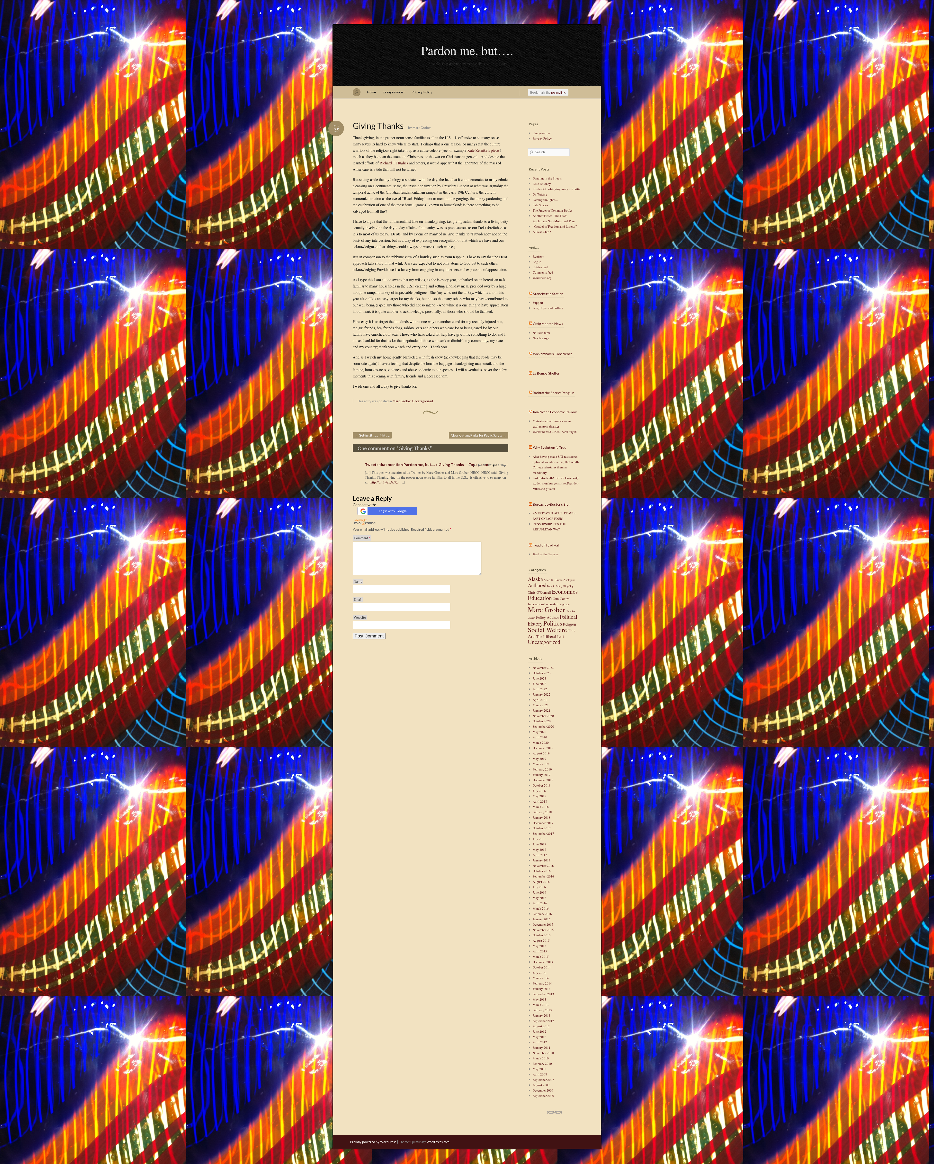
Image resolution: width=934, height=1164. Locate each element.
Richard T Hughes (394, 162)
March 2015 (541, 956)
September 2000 (543, 1095)
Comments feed (543, 272)
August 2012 (541, 1026)
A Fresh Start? (542, 232)
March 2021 (541, 705)
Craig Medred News (548, 324)
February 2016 (542, 914)
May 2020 (539, 732)
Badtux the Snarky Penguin (553, 393)
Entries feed (540, 267)
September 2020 (543, 726)
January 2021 (541, 710)
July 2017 (539, 839)
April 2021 (540, 700)
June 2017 (539, 844)
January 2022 (541, 694)
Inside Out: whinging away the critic (557, 189)
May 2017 (539, 849)
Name (358, 581)
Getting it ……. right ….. (372, 435)
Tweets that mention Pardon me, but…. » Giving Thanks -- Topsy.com (426, 464)
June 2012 (539, 1031)
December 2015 (543, 924)
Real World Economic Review (555, 412)
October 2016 (542, 871)
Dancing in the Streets (547, 178)
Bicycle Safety (555, 586)
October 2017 (542, 828)
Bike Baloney (542, 183)
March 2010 (541, 1058)
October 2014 (542, 967)
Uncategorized (422, 401)
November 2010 (543, 1053)
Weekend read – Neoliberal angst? (555, 432)
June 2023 (539, 678)
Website (360, 617)
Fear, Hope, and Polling (548, 308)
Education (540, 598)
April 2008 (540, 1074)
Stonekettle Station (548, 294)
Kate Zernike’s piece (483, 150)
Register (538, 256)
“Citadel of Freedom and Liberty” (555, 226)
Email (357, 599)
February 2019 (542, 769)
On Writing (540, 194)
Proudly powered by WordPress (373, 1142)
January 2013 (541, 1015)
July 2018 (539, 790)
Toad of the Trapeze (545, 554)
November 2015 (543, 930)
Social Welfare (547, 629)
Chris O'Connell (539, 592)
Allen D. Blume (553, 580)
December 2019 (543, 748)
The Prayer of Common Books (552, 210)
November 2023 (543, 667)
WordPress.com (438, 1142)
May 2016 (539, 897)
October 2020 (542, 721)
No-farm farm (541, 333)
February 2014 (542, 983)
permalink (558, 92)
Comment (362, 538)
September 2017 (543, 833)
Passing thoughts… (545, 199)
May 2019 (539, 758)
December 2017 (543, 823)
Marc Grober (422, 128)
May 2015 (539, 946)
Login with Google (393, 511)
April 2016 (540, 903)
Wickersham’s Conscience (553, 354)
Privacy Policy (422, 92)
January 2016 (541, 919)
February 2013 (542, 1010)
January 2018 (541, 817)
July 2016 (539, 887)
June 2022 (539, 683)
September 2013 (543, 994)
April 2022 (540, 689)
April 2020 (540, 737)
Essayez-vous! (394, 92)
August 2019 (541, 753)
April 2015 (540, 951)
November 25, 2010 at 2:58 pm (488, 465)
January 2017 (541, 860)
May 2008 (539, 1069)
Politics (552, 623)
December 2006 (543, 1090)
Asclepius (569, 580)
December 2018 (543, 780)
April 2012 (540, 1042)
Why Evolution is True (549, 447)
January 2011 (541, 1047)
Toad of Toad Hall (546, 545)
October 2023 (542, 673)
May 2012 (539, 1037)
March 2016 (541, 908)
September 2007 (543, 1079)
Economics (565, 591)
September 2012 (543, 1021)
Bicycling (568, 586)
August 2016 (541, 881)
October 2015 (542, 935)
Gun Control (561, 598)
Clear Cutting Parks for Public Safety (478, 435)
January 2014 (541, 988)
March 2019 (541, 764)
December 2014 (543, 962)
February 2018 (542, 812)
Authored (537, 585)
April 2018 (540, 801)
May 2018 (539, 796)
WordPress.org (542, 278)
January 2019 (541, 774)
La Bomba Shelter (546, 373)
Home (371, 92)
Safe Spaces (540, 205)
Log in (537, 262)
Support (538, 302)
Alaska (535, 578)
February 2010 (542, 1063)
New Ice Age (541, 338)
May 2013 (539, 999)
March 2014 (541, 978)
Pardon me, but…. (467, 50)
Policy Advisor (547, 617)
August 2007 (541, 1085)
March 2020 (541, 742)
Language (563, 604)
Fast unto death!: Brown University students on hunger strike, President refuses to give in (556, 483)
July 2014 (539, 972)
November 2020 (543, 716)
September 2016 (543, 876)
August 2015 (541, 940)
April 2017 (540, 855)
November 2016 (543, 865)
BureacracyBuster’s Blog (551, 504)
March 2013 (541, 1005)
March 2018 (541, 807)
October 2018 (542, 785)
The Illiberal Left (550, 636)
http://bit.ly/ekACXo (384, 482)
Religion (569, 624)
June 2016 (539, 892)
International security (542, 604)
